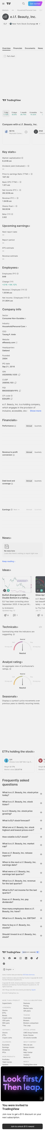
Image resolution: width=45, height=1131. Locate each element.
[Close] (42, 1069)
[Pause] (41, 1098)
